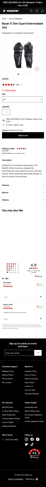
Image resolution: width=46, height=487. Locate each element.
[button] (34, 454)
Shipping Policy (8, 371)
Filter (6, 279)
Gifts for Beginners (15, 19)
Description (7, 160)
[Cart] (37, 11)
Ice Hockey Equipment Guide (33, 416)
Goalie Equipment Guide (34, 421)
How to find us (30, 375)
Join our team (30, 390)
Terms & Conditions (15, 479)
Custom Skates (8, 422)
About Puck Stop (31, 379)
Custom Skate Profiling (11, 418)
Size (3, 94)
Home (4, 19)
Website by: (30, 479)
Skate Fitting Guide (32, 411)
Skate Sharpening (8, 415)
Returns (5, 192)
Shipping (5, 130)
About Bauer (29, 382)
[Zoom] (37, 68)
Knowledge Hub (31, 407)
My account (6, 382)
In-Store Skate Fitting (10, 411)
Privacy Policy (7, 379)
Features (5, 185)
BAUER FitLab (7, 407)
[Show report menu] (41, 297)
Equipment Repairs (9, 426)
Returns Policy (7, 375)
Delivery (5, 200)
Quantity (5, 106)
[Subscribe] (38, 353)
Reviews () (12, 85)
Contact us (29, 386)
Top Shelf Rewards (32, 394)
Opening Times (31, 371)
